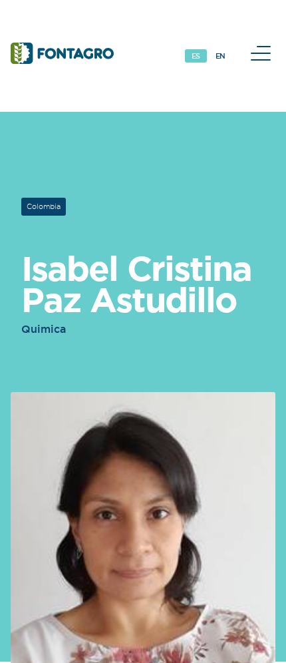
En (220, 56)
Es (196, 56)
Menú (260, 53)
